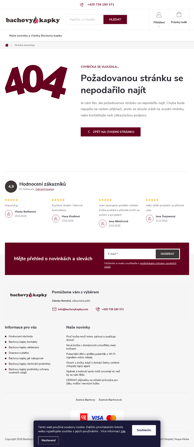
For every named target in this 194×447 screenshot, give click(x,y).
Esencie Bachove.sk (110, 400)
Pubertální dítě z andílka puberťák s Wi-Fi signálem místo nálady (90, 355)
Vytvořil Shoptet (164, 439)
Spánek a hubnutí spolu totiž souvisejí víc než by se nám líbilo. (93, 373)
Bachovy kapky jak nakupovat (26, 358)
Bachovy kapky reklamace (24, 347)
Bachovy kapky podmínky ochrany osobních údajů (29, 371)
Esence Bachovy (85, 400)
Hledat (115, 19)
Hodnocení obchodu (21, 336)
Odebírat (167, 254)
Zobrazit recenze (44, 189)
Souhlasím (144, 430)
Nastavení (48, 440)
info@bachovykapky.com (73, 309)
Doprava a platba (19, 353)
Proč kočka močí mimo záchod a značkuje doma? (91, 338)
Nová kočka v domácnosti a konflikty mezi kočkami (91, 346)
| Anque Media (181, 439)
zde (123, 431)
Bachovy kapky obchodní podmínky (29, 364)
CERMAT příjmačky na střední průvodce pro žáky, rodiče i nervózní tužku (92, 381)
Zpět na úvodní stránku (113, 132)
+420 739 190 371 (113, 309)
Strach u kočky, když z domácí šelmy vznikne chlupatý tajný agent (92, 364)
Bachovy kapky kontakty (23, 342)
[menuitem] (35, 36)
